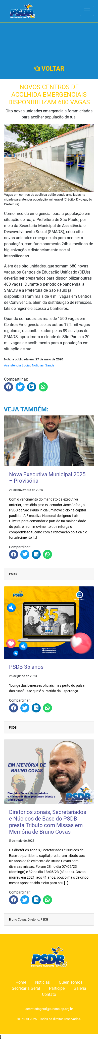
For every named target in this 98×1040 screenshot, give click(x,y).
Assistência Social (17, 365)
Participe (57, 988)
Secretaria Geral (26, 988)
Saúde (49, 365)
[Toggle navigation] (87, 11)
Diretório (33, 919)
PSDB (13, 574)
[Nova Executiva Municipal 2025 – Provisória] (13, 554)
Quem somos (70, 982)
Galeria (80, 988)
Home (21, 982)
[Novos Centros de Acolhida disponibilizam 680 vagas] (8, 386)
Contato (49, 994)
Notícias (38, 365)
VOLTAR (52, 68)
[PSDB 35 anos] (13, 707)
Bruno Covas (17, 919)
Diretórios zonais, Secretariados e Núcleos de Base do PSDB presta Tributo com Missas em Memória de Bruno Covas (47, 822)
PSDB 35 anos (26, 667)
